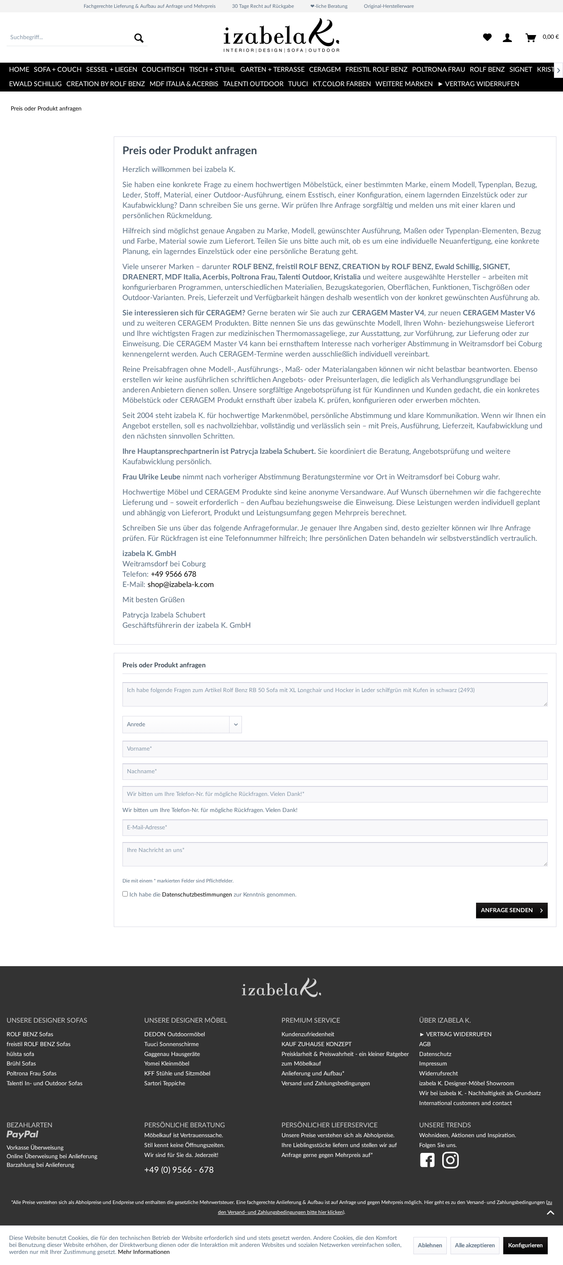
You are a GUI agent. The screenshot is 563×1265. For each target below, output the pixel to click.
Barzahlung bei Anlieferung (40, 1165)
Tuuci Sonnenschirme (171, 1044)
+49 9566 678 (173, 574)
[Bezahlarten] (22, 1135)
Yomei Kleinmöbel (166, 1064)
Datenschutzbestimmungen (197, 895)
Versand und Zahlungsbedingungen (326, 1084)
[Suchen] (139, 38)
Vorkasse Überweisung (35, 1148)
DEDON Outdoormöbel (174, 1034)
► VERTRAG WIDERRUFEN (455, 1034)
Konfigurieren (525, 1246)
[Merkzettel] (487, 38)
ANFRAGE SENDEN (507, 910)
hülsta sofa (20, 1054)
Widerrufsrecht (438, 1074)
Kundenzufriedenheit (308, 1034)
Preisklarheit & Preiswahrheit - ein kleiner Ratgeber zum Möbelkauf (345, 1059)
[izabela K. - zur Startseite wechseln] (281, 38)
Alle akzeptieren (475, 1246)
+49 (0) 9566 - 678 (179, 1170)
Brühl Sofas (21, 1064)
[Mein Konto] (509, 38)
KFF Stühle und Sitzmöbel (177, 1074)
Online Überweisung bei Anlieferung (52, 1156)
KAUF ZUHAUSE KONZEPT (317, 1044)
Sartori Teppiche (164, 1084)
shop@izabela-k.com (181, 585)
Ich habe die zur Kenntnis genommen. (212, 895)
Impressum (433, 1064)
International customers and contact (465, 1103)
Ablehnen (430, 1246)
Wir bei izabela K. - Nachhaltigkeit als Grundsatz (480, 1093)
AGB (425, 1044)
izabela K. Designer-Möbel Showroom (466, 1084)
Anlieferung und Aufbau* (313, 1074)
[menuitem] (77, 38)
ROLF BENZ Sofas (30, 1034)
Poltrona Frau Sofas (31, 1074)
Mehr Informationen (144, 1252)
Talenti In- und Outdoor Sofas (44, 1084)
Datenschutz (435, 1054)
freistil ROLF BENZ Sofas (38, 1044)
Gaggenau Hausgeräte (172, 1054)
